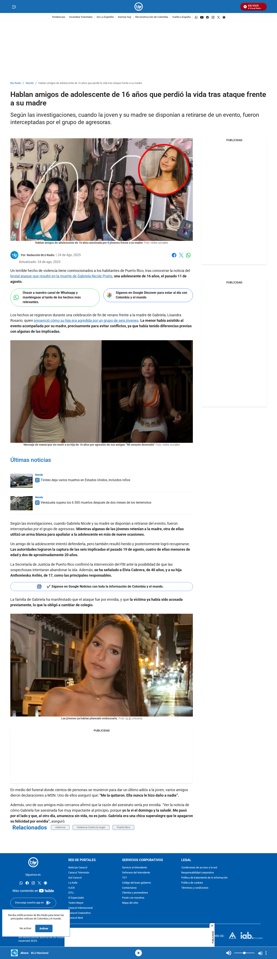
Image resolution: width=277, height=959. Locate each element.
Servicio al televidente (134, 868)
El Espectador (76, 898)
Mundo (30, 83)
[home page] (138, 6)
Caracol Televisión (78, 872)
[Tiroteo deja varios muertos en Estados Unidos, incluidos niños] (21, 481)
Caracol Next (75, 918)
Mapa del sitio (130, 903)
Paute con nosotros (133, 898)
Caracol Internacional (80, 908)
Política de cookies (192, 883)
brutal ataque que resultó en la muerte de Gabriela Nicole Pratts (61, 276)
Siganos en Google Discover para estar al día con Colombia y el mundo (151, 295)
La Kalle (72, 883)
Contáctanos (129, 888)
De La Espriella (105, 17)
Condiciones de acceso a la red (199, 868)
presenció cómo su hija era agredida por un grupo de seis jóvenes (86, 320)
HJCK (71, 888)
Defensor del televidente (136, 872)
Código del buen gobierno (136, 883)
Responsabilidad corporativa (197, 872)
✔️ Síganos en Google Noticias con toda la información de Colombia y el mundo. (105, 586)
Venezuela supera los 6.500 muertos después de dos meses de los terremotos (96, 502)
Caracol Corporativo (79, 913)
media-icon (138, 953)
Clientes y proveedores (135, 893)
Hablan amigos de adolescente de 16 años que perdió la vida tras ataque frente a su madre (90, 83)
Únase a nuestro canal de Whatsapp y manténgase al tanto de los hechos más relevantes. (52, 297)
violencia (60, 827)
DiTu (71, 893)
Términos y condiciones (194, 888)
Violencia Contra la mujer (91, 827)
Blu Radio (15, 83)
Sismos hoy (124, 17)
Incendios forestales (81, 17)
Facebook (174, 257)
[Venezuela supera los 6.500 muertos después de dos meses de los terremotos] (21, 503)
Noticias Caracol (77, 868)
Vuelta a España (181, 17)
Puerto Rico (123, 827)
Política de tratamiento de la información (204, 877)
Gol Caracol (75, 877)
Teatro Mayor (75, 903)
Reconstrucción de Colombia (151, 17)
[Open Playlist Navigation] (266, 953)
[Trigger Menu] (13, 6)
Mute (228, 952)
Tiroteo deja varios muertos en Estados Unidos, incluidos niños (85, 480)
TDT (124, 877)
